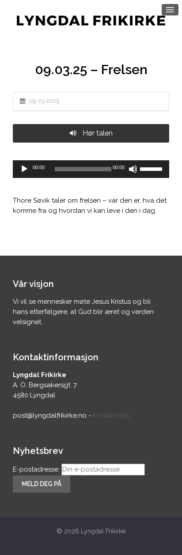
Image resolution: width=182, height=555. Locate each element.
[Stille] (133, 169)
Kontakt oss (111, 415)
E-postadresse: (37, 469)
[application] (91, 169)
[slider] (152, 168)
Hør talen (97, 133)
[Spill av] (24, 169)
